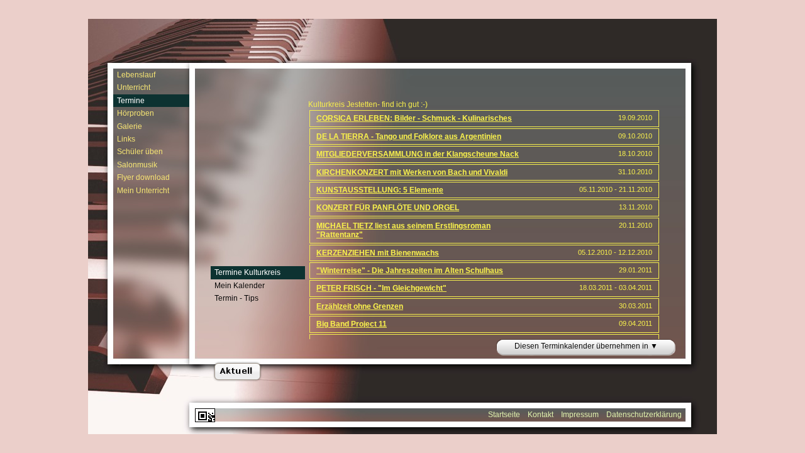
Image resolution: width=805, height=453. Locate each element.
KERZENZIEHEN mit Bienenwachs (377, 253)
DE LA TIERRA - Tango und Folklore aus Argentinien (408, 136)
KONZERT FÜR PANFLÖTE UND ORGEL (387, 207)
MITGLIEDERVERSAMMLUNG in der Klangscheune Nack (417, 154)
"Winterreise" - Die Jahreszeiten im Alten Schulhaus (409, 270)
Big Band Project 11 (351, 324)
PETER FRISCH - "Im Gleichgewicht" (381, 288)
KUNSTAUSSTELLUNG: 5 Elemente (379, 190)
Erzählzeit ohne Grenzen (359, 306)
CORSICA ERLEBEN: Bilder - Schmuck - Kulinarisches (414, 118)
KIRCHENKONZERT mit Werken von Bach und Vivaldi (412, 172)
